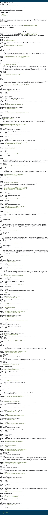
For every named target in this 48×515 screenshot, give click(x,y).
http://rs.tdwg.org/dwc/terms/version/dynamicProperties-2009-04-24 (13, 45)
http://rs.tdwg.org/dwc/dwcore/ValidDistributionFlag (11, 496)
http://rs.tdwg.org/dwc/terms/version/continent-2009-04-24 (13, 134)
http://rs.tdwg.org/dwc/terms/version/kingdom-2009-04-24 (13, 329)
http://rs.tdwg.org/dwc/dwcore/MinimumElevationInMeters (12, 401)
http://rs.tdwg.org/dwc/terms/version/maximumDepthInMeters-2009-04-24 (14, 375)
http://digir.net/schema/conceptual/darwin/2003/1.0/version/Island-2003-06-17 (15, 311)
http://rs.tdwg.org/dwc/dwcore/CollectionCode (11, 108)
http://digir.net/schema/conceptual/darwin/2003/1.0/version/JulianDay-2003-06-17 (15, 174)
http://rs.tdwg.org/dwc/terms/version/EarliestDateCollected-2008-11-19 (13, 189)
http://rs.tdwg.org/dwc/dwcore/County (10, 148)
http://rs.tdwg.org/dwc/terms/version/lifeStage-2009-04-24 (13, 352)
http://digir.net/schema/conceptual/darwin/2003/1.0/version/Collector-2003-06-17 (14, 124)
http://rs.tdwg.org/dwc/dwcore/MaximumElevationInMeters (12, 380)
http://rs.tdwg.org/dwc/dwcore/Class (10, 90)
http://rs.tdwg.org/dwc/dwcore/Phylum (10, 428)
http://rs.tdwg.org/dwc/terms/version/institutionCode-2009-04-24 (13, 303)
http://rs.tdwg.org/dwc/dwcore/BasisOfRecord (9, 64)
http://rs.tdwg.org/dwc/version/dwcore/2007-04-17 (11, 5)
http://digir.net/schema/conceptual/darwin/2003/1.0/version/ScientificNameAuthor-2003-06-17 (17, 56)
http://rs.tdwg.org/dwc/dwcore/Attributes (9, 40)
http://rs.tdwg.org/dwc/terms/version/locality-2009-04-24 (11, 364)
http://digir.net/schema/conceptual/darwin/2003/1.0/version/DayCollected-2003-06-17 (15, 339)
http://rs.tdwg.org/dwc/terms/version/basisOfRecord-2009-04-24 (12, 74)
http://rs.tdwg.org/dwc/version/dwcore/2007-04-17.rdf (29, 33)
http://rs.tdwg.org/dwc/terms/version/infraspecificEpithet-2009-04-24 (14, 284)
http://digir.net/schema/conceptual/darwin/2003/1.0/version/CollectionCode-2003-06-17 (17, 112)
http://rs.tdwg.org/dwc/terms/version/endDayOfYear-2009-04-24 (12, 175)
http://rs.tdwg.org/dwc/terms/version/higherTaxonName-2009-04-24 (12, 243)
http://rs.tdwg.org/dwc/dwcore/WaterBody (10, 504)
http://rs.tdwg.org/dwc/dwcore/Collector (8, 118)
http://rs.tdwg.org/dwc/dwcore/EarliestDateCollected (11, 182)
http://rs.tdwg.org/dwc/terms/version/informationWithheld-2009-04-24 (13, 275)
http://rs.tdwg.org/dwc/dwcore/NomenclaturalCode (12, 411)
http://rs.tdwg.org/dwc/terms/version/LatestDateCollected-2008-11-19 (13, 341)
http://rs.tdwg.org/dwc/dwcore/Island (10, 307)
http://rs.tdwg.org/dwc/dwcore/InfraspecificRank (11, 288)
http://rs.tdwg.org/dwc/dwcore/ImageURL (10, 261)
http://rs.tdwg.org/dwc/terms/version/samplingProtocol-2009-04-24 (14, 104)
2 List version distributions (4, 15)
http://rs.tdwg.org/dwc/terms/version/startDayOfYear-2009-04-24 (13, 177)
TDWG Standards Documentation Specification (30, 25)
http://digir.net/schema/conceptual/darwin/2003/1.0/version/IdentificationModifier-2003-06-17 (16, 255)
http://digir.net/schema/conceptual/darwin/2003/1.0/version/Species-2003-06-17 (16, 482)
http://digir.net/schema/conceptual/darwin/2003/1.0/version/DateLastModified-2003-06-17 (15, 165)
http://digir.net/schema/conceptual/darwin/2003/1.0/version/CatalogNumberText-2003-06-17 (16, 84)
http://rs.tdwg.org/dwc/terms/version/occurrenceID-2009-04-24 (12, 217)
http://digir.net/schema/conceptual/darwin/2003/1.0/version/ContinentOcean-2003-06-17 (17, 508)
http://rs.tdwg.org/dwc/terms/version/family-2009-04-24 (12, 198)
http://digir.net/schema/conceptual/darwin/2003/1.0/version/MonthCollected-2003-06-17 (16, 187)
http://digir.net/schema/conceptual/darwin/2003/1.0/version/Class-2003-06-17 (15, 94)
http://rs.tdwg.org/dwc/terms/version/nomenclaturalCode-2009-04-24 (14, 415)
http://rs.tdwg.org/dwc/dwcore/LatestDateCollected (11, 334)
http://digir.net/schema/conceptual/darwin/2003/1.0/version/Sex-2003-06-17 (14, 473)
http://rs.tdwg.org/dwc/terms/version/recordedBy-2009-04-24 (11, 125)
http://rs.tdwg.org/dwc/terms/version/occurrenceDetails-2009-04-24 (14, 441)
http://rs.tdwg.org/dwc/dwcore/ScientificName (9, 455)
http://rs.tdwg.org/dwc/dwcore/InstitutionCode (10, 297)
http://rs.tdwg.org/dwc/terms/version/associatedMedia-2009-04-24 (14, 265)
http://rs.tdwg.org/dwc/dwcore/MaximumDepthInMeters (11, 369)
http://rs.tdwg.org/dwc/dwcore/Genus (10, 202)
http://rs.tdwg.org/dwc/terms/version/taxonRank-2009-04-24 (13, 292)
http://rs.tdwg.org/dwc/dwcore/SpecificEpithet (11, 478)
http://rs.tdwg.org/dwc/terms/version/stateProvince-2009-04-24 (13, 491)
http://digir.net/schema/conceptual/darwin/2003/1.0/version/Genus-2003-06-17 (15, 206)
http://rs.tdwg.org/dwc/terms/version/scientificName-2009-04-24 (12, 463)
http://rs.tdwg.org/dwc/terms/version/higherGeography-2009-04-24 (12, 230)
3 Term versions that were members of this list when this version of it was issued (12, 16)
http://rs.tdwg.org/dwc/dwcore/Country (10, 138)
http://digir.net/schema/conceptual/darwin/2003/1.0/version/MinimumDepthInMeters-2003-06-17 (17, 395)
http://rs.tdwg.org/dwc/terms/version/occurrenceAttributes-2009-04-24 (13, 46)
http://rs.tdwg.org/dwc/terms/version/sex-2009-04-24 (11, 474)
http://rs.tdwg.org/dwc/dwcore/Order (10, 419)
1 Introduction (3, 14)
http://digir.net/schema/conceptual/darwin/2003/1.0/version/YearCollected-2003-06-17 (15, 188)
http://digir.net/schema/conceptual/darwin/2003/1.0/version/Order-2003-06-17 (15, 423)
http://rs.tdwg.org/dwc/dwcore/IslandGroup (11, 316)
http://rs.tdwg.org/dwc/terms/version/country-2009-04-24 (13, 143)
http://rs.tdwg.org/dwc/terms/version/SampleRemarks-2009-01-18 (14, 450)
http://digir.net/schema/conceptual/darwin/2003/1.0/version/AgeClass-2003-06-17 (16, 351)
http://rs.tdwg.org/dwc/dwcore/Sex (9, 468)
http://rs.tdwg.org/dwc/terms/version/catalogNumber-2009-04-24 (12, 85)
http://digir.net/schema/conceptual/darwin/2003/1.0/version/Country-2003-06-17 (16, 142)
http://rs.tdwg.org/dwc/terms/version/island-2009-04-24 (12, 312)
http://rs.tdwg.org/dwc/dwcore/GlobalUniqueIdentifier (11, 212)
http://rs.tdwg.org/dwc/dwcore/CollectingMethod (11, 99)
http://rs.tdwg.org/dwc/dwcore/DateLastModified (10, 159)
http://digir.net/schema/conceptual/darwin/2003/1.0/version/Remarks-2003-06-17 (16, 449)
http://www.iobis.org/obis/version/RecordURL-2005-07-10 (12, 440)
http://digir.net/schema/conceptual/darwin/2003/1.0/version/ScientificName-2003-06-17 (15, 462)
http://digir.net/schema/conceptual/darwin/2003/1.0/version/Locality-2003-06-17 (14, 363)
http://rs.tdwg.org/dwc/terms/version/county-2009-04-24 (12, 153)
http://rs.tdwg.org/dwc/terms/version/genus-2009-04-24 (12, 207)
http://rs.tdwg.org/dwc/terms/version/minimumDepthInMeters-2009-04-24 (14, 396)
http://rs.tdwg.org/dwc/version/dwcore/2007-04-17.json (29, 34)
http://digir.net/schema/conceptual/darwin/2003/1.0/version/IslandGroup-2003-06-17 (16, 320)
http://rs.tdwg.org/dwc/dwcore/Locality (8, 357)
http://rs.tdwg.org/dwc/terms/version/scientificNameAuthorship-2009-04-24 (14, 57)
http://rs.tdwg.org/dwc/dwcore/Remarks (10, 445)
